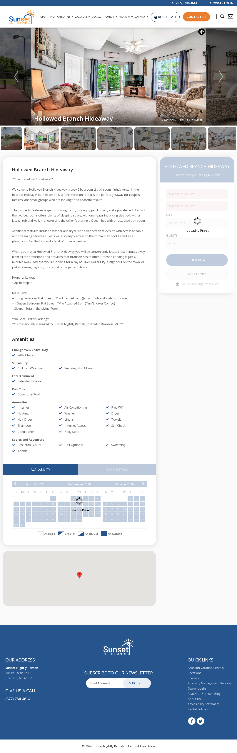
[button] (228, 16)
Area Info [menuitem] (124, 16)
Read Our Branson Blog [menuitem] (204, 694)
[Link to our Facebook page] (192, 721)
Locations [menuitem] (81, 16)
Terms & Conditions (141, 746)
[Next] (221, 76)
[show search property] (220, 16)
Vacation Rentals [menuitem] (60, 16)
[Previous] (16, 76)
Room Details (117, 470)
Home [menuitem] (42, 16)
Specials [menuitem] (96, 16)
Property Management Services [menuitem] (210, 683)
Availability (40, 470)
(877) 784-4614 (17, 698)
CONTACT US (196, 17)
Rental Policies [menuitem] (198, 709)
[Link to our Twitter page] (200, 721)
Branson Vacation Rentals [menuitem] (206, 668)
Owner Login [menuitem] (197, 688)
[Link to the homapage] (118, 647)
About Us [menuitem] (194, 699)
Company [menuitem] (139, 16)
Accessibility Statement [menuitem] (203, 704)
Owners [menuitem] (109, 16)
